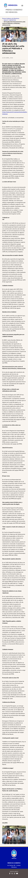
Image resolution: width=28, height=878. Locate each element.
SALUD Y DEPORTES (10, 20)
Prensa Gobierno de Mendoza (10, 18)
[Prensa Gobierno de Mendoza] (14, 5)
